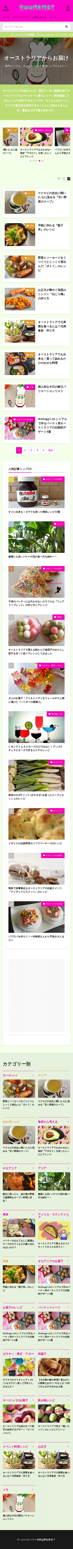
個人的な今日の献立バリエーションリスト (52, 389)
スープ (30, 193)
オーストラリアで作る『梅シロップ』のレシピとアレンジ (53, 1428)
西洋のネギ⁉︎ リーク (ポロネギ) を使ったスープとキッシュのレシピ (36, 796)
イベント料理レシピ (15, 1446)
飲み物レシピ (57, 714)
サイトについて (21, 17)
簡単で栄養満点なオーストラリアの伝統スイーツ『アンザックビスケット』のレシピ (35, 890)
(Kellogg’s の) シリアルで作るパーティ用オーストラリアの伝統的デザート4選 (52, 425)
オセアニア (58, 762)
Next (51, 450)
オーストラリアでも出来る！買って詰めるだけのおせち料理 (52, 358)
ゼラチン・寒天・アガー (52, 665)
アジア (60, 524)
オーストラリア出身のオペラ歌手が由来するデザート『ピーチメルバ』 (18, 1429)
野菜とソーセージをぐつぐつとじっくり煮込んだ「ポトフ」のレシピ (52, 264)
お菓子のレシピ (12, 1307)
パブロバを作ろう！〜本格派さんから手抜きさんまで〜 (47, 151)
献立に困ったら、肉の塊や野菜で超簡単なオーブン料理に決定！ (18, 1197)
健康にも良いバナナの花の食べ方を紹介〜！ (32, 556)
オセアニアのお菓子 (54, 130)
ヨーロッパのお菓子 (15, 1400)
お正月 (42, 1446)
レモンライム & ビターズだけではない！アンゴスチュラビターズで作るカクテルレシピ (35, 748)
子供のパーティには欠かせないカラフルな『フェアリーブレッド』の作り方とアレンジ (36, 603)
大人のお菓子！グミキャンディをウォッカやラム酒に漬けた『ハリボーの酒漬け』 (36, 700)
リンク (53, 17)
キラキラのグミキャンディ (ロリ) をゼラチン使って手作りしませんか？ (18, 1383)
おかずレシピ (11, 1121)
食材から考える (21, 130)
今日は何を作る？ (46, 1539)
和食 (31, 225)
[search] (66, 26)
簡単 (5, 1214)
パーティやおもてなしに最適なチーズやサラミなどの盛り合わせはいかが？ (18, 1244)
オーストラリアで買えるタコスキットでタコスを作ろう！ (53, 1245)
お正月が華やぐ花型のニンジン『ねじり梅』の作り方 (52, 294)
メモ (31, 387)
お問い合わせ (39, 17)
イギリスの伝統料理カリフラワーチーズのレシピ (35, 843)
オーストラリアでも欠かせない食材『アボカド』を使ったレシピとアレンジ (53, 1151)
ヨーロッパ (10, 1075)
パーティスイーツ (49, 1307)
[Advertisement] (36, 995)
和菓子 (60, 617)
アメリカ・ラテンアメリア (53, 1216)
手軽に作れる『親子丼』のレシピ (50, 227)
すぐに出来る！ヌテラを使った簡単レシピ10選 (34, 511)
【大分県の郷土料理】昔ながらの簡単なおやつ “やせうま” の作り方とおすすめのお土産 (54, 1383)
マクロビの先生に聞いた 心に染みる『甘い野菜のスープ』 (52, 197)
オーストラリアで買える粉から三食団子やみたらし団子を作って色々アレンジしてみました (36, 651)
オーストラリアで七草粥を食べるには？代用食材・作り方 (52, 326)
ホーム (6, 17)
